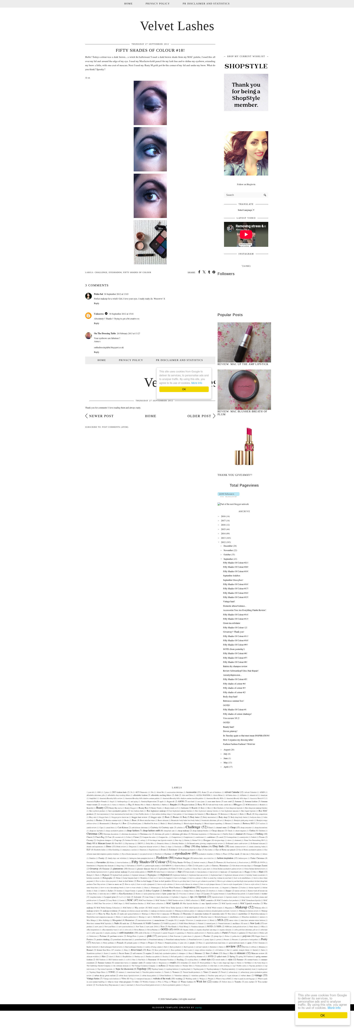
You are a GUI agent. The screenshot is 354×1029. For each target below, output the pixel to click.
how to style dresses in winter (186, 884)
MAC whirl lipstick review (194, 908)
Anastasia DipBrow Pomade (97, 801)
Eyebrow (158, 854)
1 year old (90, 792)
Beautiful (90, 808)
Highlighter (152, 875)
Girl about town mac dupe (241, 865)
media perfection (130, 917)
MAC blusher (160, 900)
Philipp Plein (131, 936)
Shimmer (198, 953)
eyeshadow (115, 272)
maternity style (218, 913)
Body (185, 817)
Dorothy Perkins (178, 843)
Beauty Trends (156, 808)
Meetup (141, 917)
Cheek (230, 830)
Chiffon (252, 830)
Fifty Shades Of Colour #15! (235, 597)
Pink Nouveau (175, 936)
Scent (106, 953)
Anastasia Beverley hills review (111, 798)
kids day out (104, 893)
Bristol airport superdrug (213, 823)
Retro (221, 947)
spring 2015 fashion (245, 956)
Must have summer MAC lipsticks (99, 923)
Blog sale (92, 817)
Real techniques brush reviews (111, 947)
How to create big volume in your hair (217, 878)
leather (264, 893)
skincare (241, 953)
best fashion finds (137, 811)
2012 (223, 542)
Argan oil (170, 801)
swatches (184, 962)
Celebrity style (167, 827)
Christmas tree (215, 834)
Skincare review (257, 953)
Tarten (239, 963)
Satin (263, 950)
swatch (173, 962)
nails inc (126, 923)
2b (131, 792)
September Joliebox (231, 575)
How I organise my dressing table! (238, 739)
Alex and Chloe (187, 795)
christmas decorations (129, 834)
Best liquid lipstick (248, 811)
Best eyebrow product (97, 811)
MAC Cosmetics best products (228, 900)
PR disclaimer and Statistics (206, 3)
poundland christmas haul (122, 939)
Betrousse (224, 814)
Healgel (89, 875)
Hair (180, 871)
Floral (210, 862)
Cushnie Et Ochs (131, 840)
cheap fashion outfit (151, 830)
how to (152, 878)
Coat (109, 837)
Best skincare (211, 814)
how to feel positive (163, 881)
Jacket (110, 890)
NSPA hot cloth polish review (235, 926)
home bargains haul (130, 878)
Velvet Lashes (177, 26)
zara (122, 985)
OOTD (164, 929)
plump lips (218, 936)
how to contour (195, 878)
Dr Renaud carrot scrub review (237, 843)
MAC (130, 900)
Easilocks (178, 846)
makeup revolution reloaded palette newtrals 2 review (216, 911)
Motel (212, 920)
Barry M (201, 804)
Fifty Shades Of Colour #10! (235, 640)
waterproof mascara (143, 978)
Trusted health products (191, 972)
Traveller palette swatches (151, 972)
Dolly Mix (150, 843)
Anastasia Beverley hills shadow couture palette (142, 798)
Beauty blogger (130, 808)
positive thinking (103, 939)
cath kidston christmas (139, 827)
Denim (186, 840)
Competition (176, 837)
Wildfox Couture (149, 982)
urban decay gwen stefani (105, 975)
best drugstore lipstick (234, 808)
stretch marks (220, 959)
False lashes (255, 854)
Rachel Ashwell (92, 947)
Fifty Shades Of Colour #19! (235, 571)
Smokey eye (139, 956)
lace (198, 893)
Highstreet (164, 874)
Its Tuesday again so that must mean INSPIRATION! (246, 735)
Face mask (235, 854)
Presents (235, 939)
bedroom (184, 808)
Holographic (107, 878)
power (218, 939)
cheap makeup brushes (200, 830)
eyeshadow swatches (205, 854)
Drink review (121, 846)
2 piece (106, 792)
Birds (242, 814)
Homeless (144, 878)
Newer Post (101, 416)
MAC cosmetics (207, 900)
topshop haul (185, 969)
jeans (140, 890)
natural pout (210, 923)
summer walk (150, 963)
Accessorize (191, 792)
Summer (240, 959)
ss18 (127, 959)
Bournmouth (104, 823)
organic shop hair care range (207, 930)
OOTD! (226, 705)
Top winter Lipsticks (105, 969)
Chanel (210, 827)
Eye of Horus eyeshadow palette (250, 850)
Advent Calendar (231, 792)
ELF (88, 849)
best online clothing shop (161, 814)
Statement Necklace (167, 959)
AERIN (262, 792)
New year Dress (110, 926)
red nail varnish (201, 947)
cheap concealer (245, 827)
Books (126, 820)
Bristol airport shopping (193, 823)
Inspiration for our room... (210, 887)
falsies (265, 854)
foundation (91, 865)
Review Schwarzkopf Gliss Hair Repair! (240, 670)
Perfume (103, 936)
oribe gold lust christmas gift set (246, 930)
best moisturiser (102, 814)
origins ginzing (110, 933)
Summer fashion (104, 962)
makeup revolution (110, 910)
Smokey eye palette (153, 956)
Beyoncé (234, 814)
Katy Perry (93, 893)
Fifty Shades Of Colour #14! (235, 614)
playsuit (197, 936)
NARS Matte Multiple (187, 923)
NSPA (218, 926)
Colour (136, 837)
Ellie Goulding (114, 850)
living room (244, 897)
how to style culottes (165, 884)
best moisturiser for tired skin (122, 814)
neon (245, 923)
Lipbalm (175, 897)
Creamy (90, 840)
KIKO (114, 893)
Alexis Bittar (217, 795)
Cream (261, 837)
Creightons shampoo (104, 840)
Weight (210, 978)
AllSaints (243, 795)
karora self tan (240, 891)
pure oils (183, 943)
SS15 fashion (100, 959)
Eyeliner (168, 854)
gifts (207, 865)
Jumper (228, 890)
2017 (223, 520)
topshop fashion (172, 969)
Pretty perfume (108, 943)
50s (152, 792)
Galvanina (130, 865)
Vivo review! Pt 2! (231, 718)
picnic (141, 936)
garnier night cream (152, 865)
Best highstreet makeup (156, 811)
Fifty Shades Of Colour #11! (235, 636)
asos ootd (227, 801)
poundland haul (140, 939)
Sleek (118, 956)
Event (163, 849)
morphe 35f (172, 920)
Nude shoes (253, 926)
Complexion (188, 837)
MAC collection (192, 900)
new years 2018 (151, 926)
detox (230, 840)
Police (227, 936)
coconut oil (119, 837)
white (136, 981)
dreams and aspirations (95, 846)
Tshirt (205, 972)
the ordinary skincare (121, 966)
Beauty (100, 807)
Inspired (225, 887)
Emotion (143, 850)
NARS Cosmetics (153, 923)
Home (128, 3)
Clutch (89, 837)
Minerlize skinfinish (249, 917)
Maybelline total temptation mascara (100, 917)
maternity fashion (202, 913)
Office (263, 926)
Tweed (223, 972)
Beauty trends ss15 (171, 808)
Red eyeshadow (175, 947)
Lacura (206, 893)
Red (165, 947)
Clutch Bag (99, 837)
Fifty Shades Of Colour (137, 272)
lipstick (202, 896)
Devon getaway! (230, 731)
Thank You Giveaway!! (235, 475)
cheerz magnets (240, 830)
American (264, 795)
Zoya (185, 985)
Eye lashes (209, 850)
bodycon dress (255, 817)
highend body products (121, 875)
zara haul (130, 985)
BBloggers (238, 804)
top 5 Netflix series (239, 966)
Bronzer (228, 823)
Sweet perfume (205, 963)
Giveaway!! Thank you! (233, 631)
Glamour (105, 868)
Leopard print (110, 897)
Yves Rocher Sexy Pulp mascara (107, 985)
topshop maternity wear (246, 969)
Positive (90, 939)
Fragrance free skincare (106, 865)
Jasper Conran (130, 891)
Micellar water (206, 917)
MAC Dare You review (102, 903)
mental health (192, 917)
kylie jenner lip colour (152, 893)
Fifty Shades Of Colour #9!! (235, 644)
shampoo (182, 953)
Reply (96, 303)
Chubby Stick (227, 834)
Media (118, 917)
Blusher (176, 817)
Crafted (253, 837)
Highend (105, 875)
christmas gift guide (162, 834)
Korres (138, 893)
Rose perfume (176, 950)
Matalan (176, 913)
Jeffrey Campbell (152, 890)
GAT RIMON (166, 865)
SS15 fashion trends (116, 959)
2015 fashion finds (119, 792)
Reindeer (213, 947)
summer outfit (136, 962)
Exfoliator (173, 849)
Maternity (187, 913)
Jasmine (119, 891)
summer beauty (252, 959)
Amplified (92, 798)
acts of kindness (215, 792)
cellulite (180, 827)
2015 (223, 529)
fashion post (242, 858)
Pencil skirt (253, 933)
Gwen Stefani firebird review (254, 869)
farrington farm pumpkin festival (141, 858)
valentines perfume (198, 975)
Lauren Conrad (253, 893)
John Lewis (200, 890)
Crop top (117, 840)
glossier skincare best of (147, 868)
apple (162, 801)
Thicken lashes (174, 966)
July (225, 753)
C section (261, 823)
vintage (258, 975)
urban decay (233, 972)
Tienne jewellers (201, 966)
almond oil (254, 795)
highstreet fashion (179, 875)
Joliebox (212, 891)
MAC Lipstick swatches (250, 903)
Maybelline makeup (258, 914)
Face (225, 854)
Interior (235, 887)
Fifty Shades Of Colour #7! (235, 657)
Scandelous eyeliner (94, 953)
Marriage (145, 914)
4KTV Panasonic (141, 792)
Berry (203, 808)
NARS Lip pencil (169, 923)
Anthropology (122, 801)
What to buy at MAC (223, 978)
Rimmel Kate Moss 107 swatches (109, 950)
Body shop (223, 817)
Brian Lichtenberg (174, 823)
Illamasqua (155, 887)
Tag (214, 963)
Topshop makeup (213, 969)
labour (191, 893)
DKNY (140, 843)
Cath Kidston (123, 827)
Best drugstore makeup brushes (256, 808)
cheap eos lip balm (96, 830)
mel (149, 917)
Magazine (228, 908)
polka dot (236, 936)
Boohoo (99, 820)
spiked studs (221, 956)
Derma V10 (196, 840)
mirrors (262, 917)
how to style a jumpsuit (146, 884)
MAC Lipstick (172, 903)
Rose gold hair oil (161, 950)
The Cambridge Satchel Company (98, 966)
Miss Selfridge (104, 920)
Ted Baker (247, 963)
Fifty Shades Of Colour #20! (235, 566)
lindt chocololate (163, 897)
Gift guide (199, 865)
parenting (180, 933)
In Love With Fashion (171, 887)
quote (249, 942)
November (228, 550)
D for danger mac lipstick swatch (160, 840)
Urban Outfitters (165, 975)
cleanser (239, 833)
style (230, 959)
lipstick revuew (217, 897)
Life (128, 897)
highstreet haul (216, 875)
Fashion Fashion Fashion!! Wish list (239, 743)
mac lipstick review (210, 903)
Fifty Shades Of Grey (181, 862)
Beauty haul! (228, 726)
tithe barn (213, 966)
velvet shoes (246, 975)
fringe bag (120, 865)
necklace (236, 923)
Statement (152, 959)
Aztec (114, 804)
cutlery (142, 840)
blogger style (156, 817)
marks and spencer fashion (129, 914)
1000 (99, 792)
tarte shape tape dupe (226, 963)
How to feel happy (144, 881)
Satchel (255, 950)
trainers (121, 972)
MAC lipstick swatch (229, 903)
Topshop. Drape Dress (97, 972)
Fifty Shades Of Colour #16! (235, 592)
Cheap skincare (218, 830)
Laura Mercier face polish (236, 893)
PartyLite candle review (195, 933)
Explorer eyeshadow (188, 850)
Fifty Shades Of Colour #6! (235, 661)
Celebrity (154, 827)
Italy (96, 891)
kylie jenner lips (169, 893)
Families (92, 858)
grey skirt (206, 869)
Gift (190, 865)
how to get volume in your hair (203, 881)
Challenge (101, 272)
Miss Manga (91, 920)
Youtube (238, 981)
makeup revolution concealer (161, 911)
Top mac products (255, 966)
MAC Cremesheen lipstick (251, 900)
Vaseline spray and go (216, 975)
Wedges (202, 978)
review (231, 946)
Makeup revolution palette (184, 911)
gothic (187, 869)
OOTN (176, 929)
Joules (220, 891)
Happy (247, 871)
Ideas (146, 887)
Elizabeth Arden (99, 850)
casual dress (110, 827)
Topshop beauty (157, 969)
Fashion (162, 857)
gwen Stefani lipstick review (97, 872)
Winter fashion (187, 981)
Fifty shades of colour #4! (234, 683)
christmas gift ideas (180, 834)
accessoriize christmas (175, 792)
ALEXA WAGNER (203, 795)
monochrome (160, 920)
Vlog (131, 978)
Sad (228, 950)
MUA (220, 920)
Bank (148, 804)
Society (165, 956)
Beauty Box (143, 808)
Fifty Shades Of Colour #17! (235, 588)
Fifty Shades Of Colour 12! (235, 627)
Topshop (141, 968)
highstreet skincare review (234, 875)
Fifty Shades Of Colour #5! (235, 679)
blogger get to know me (120, 817)
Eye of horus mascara (129, 854)
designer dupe (219, 840)
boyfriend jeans (135, 823)
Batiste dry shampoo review (235, 666)
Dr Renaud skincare (258, 843)
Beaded (262, 804)
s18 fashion (219, 950)
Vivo (124, 978)
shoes (215, 953)
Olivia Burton (139, 930)
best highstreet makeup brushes (180, 811)
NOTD (210, 926)
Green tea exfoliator (231, 622)
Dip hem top (129, 843)
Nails (116, 923)
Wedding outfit (191, 978)
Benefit (194, 808)
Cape (101, 827)
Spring (232, 956)
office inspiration (93, 930)
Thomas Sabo (187, 966)
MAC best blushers (146, 900)
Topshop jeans (198, 969)
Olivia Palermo (152, 930)
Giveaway (94, 868)
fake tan (245, 854)
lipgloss (184, 897)
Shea (190, 953)
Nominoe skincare (197, 926)
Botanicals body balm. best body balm (185, 820)
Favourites (101, 862)
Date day (178, 840)
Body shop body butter (239, 817)
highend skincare (138, 875)
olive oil (128, 930)
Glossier (131, 869)
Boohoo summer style (113, 820)
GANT (139, 865)
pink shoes (187, 936)
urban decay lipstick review (129, 975)
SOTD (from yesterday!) (234, 649)
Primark (120, 942)
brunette (237, 823)
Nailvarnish (137, 923)
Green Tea (196, 869)
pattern (242, 932)
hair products (202, 872)
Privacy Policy (158, 3)
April (226, 766)
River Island (136, 949)
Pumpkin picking (171, 943)
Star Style (141, 959)
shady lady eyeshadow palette (165, 953)
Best (209, 808)
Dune (163, 846)
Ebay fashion (202, 846)
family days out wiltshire (117, 858)
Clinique (249, 834)
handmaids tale (236, 872)
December (228, 545)
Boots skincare (163, 820)
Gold (173, 868)
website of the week (162, 978)
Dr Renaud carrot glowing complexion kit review (205, 843)
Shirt (208, 953)
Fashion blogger (182, 857)
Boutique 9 (116, 823)
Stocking (180, 959)
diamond (238, 840)
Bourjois (228, 820)
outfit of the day (144, 933)
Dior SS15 (118, 843)
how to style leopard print (233, 884)
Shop (225, 953)
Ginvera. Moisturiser (220, 865)
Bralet (163, 823)
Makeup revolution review (248, 911)
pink (149, 936)
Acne (204, 792)
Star (133, 959)
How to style (129, 884)
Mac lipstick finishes (190, 903)
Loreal (102, 900)
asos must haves (214, 801)
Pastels (233, 933)
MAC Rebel (127, 908)
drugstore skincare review (148, 846)
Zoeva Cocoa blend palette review (148, 985)
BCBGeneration (251, 804)
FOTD (254, 862)
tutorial (214, 972)
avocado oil (105, 804)
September (228, 558)
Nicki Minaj (183, 926)
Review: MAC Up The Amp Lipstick (243, 364)
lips (191, 896)
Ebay (187, 846)
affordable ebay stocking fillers (119, 795)
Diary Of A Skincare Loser (99, 843)
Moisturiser (129, 920)
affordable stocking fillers (161, 795)
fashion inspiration (225, 857)
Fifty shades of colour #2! (234, 692)
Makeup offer (260, 908)
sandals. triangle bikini (241, 950)
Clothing (259, 833)
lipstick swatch (231, 897)
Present (226, 939)
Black (249, 814)
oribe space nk (97, 933)
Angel (112, 801)
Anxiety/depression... (232, 674)
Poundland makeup (156, 939)
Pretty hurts (96, 943)
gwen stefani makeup (118, 871)
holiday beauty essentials (256, 875)
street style (205, 959)
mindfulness (234, 917)
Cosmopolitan (231, 837)
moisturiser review (144, 920)
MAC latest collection (155, 903)
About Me (160, 792)
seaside (113, 953)
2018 (223, 516)
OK (322, 1015)
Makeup (241, 907)
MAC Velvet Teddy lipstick (171, 908)
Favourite (90, 862)
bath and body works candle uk (219, 804)
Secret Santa (124, 953)
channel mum (221, 827)
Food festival (231, 862)
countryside (244, 837)
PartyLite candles (213, 933)
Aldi (176, 795)
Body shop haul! (230, 696)
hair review (214, 872)
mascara (165, 913)
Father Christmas (257, 858)
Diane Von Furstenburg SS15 (254, 840)
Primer (142, 943)
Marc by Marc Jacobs (107, 913)
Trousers (175, 972)
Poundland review (195, 939)
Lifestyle (137, 897)
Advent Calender (250, 792)
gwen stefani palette (137, 872)
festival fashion (123, 862)
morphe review (201, 920)
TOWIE (111, 972)
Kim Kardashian (125, 893)
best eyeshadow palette (117, 811)
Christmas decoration (110, 834)
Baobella (156, 804)
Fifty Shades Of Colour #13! (235, 618)
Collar (128, 837)
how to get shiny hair (182, 881)
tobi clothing (225, 966)
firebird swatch (199, 862)
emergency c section (129, 850)
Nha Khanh (172, 926)
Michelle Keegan (221, 917)
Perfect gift (263, 933)
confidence (211, 837)
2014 (223, 533)
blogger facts (103, 817)
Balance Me (139, 804)
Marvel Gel (155, 914)
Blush (167, 817)
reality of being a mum (153, 947)
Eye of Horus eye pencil (225, 849)
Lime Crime (149, 897)
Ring (126, 950)
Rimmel (90, 950)
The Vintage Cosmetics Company (144, 966)
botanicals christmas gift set (212, 820)
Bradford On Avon (151, 823)
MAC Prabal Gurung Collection (108, 908)
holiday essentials (93, 878)
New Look (255, 923)
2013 (223, 537)
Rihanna (262, 947)
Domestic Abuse (163, 843)
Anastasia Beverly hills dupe (236, 798)
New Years (139, 926)
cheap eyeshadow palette (115, 830)
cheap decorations (261, 827)
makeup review (93, 910)
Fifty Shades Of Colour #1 (235, 709)
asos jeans (201, 801)
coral (221, 837)
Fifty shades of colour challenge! (237, 713)
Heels (97, 875)
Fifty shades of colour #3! (234, 687)
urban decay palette (149, 975)
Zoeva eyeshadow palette (172, 985)
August (227, 749)
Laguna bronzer (218, 893)
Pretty (264, 939)
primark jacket (132, 943)
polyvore (246, 935)
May (226, 762)
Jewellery (167, 890)
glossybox (164, 868)
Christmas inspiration (198, 834)
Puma (160, 943)
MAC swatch (153, 908)
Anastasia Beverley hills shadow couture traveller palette (183, 798)
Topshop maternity (228, 969)
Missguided (117, 920)
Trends (166, 972)
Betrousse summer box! (233, 700)
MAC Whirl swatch (215, 908)
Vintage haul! (229, 601)
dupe (169, 846)
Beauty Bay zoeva (115, 808)
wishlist (215, 981)
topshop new (262, 969)
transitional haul (133, 972)
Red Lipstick (188, 947)
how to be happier (165, 878)
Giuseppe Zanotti (260, 865)
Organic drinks (188, 930)
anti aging (134, 801)
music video (233, 920)
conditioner (199, 837)
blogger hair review (140, 817)
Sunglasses (163, 963)
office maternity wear (109, 930)
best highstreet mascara (229, 811)
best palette (177, 814)
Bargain (173, 804)
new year (98, 926)
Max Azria (231, 914)
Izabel (103, 891)
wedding (179, 978)
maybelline (242, 913)
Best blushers (218, 808)
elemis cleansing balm (257, 846)
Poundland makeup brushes (176, 939)
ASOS (181, 801)
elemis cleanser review (238, 846)
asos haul (191, 801)
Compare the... (164, 837)
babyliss (122, 804)
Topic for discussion (124, 968)
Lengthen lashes (96, 897)
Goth (180, 869)
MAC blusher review (175, 900)
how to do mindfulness (242, 878)
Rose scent (188, 950)
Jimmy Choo (188, 891)
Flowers (219, 862)
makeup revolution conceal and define (134, 911)
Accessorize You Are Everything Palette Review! (244, 610)
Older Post (199, 416)
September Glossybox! (233, 579)
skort (111, 956)
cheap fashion (133, 830)
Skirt (104, 956)
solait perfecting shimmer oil (195, 956)
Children (262, 830)
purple (192, 942)
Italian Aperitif (254, 887)
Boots (134, 820)
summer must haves (121, 963)
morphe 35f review (186, 920)
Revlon (245, 947)
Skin (231, 953)
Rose (149, 950)
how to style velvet (252, 884)
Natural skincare (224, 923)
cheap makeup (183, 830)
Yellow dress (226, 982)
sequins (148, 953)
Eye (200, 849)
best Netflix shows (142, 814)
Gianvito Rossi (180, 865)
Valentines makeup (181, 975)
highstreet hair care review (198, 875)
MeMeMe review (177, 917)
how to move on (115, 884)
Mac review (140, 907)
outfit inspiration (126, 932)
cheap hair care (169, 830)
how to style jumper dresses (210, 884)
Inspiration (189, 887)
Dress (108, 846)
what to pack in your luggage (244, 978)
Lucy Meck (112, 900)
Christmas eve (145, 834)
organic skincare (225, 930)
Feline (112, 862)
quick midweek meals (236, 943)
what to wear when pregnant (119, 981)
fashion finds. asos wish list (203, 858)
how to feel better (126, 881)
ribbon (253, 947)
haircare (224, 871)
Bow (124, 823)
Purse (200, 943)
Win (159, 982)
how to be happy (181, 878)
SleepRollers (127, 956)
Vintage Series (93, 978)
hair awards (190, 872)
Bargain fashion (188, 804)
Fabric (218, 854)
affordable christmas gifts (96, 795)
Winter (174, 981)
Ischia (243, 887)
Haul (261, 871)
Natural (200, 923)
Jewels (178, 891)
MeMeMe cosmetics (160, 917)
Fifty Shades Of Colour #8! (235, 653)
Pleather (207, 936)
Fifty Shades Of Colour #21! (235, 562)
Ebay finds (218, 846)
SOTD (210, 956)
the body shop (260, 963)
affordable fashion (140, 795)
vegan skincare (232, 975)
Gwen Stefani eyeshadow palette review (227, 869)
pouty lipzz (209, 939)
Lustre (122, 900)
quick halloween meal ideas (216, 943)
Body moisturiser (209, 817)
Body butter (194, 817)
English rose (153, 850)
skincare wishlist (93, 956)
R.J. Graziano (260, 943)
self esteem (137, 953)
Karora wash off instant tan (257, 891)
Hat (254, 872)
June (226, 758)
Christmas (92, 833)
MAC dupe (118, 903)
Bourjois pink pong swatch (244, 820)
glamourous (118, 868)
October (227, 554)
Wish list (201, 981)
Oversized (156, 933)
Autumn (238, 801)
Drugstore (132, 846)
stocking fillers (192, 959)
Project (151, 942)
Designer (207, 840)
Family (101, 858)
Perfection (93, 936)
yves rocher (249, 981)
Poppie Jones (260, 936)
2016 (223, 524)
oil (121, 930)
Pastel (225, 932)
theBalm (162, 965)
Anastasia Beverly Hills (214, 798)
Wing (166, 982)
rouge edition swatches (203, 950)
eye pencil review (146, 854)
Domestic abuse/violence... (234, 605)
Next (162, 926)
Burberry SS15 (249, 823)
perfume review (116, 936)
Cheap (233, 827)
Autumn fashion (251, 801)
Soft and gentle (176, 956)
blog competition (261, 814)
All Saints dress (231, 795)
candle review (91, 827)
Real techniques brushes (134, 947)
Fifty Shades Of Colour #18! (235, 584)
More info (334, 1007)
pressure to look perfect (249, 939)
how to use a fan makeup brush (112, 887)
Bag (129, 804)
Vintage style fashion (111, 978)
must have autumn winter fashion (253, 920)
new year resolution (126, 926)
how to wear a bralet (133, 887)
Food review (243, 862)
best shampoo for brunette (194, 814)
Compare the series (149, 837)
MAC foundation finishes (134, 903)
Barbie (164, 804)
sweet (194, 962)
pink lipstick (162, 936)
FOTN (262, 862)
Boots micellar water (147, 820)
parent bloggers (168, 933)
